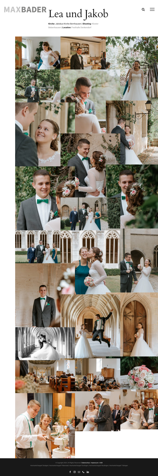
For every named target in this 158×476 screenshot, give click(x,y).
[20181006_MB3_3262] (90, 393)
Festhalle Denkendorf (81, 27)
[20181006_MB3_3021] (45, 265)
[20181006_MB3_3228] (45, 362)
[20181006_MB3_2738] (45, 104)
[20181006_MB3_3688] (45, 394)
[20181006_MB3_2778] (90, 135)
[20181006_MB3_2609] (45, 71)
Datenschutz (86, 463)
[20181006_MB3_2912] (90, 232)
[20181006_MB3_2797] (45, 168)
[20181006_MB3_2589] (90, 38)
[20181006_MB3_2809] (90, 199)
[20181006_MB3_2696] (90, 71)
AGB (100, 463)
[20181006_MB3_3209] (90, 360)
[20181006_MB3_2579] (45, 38)
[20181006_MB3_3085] (90, 296)
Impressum (94, 463)
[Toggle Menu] (152, 9)
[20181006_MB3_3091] (45, 329)
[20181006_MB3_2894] (45, 232)
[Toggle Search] (143, 9)
